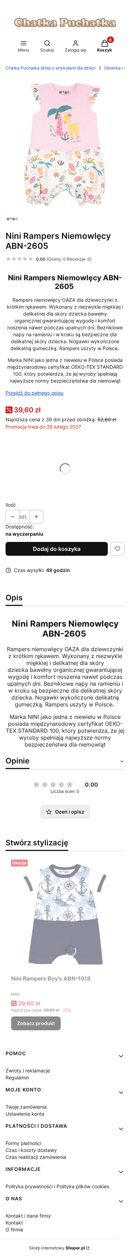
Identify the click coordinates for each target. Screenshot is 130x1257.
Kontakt (14, 1223)
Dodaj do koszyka (56, 548)
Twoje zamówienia (26, 1107)
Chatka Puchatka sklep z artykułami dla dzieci (51, 68)
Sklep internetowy (57, 1247)
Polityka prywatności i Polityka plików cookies (57, 1186)
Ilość (11, 505)
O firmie (14, 1229)
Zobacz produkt (36, 1023)
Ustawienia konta (25, 1114)
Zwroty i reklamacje (28, 1070)
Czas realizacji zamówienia (36, 1157)
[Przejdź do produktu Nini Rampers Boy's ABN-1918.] (65, 914)
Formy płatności (23, 1143)
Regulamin (17, 1077)
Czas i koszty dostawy (31, 1150)
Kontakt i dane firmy (28, 1216)
